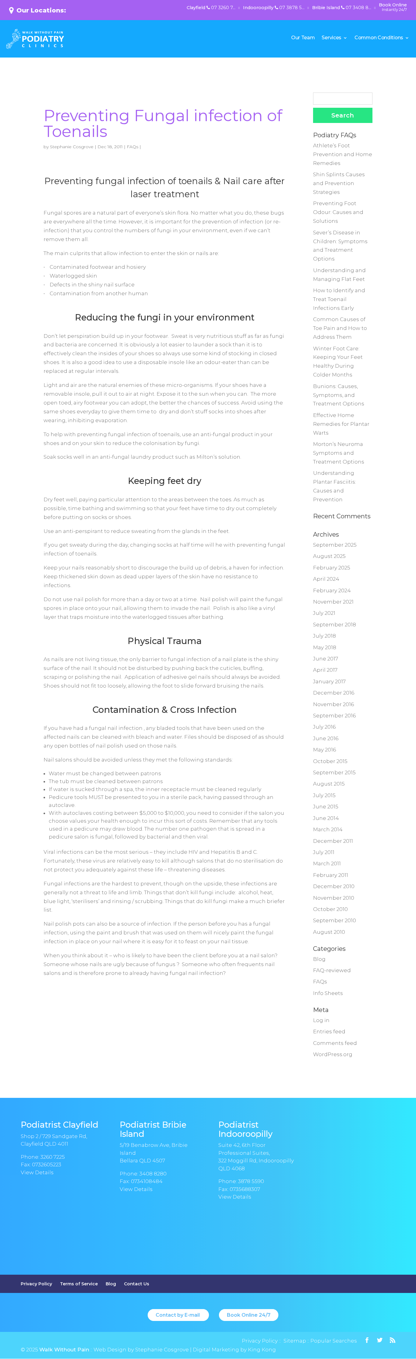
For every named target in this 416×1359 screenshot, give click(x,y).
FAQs (132, 146)
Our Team (303, 38)
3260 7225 (53, 1157)
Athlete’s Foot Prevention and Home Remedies (342, 154)
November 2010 (333, 898)
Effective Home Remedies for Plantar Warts (341, 424)
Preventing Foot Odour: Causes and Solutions (338, 212)
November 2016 (333, 704)
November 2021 (333, 602)
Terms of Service (79, 1284)
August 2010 (329, 932)
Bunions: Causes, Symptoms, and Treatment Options (338, 395)
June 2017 (325, 659)
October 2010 (330, 909)
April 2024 (326, 579)
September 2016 (334, 716)
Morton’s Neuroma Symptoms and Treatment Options (338, 453)
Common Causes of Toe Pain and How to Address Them (340, 328)
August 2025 (329, 556)
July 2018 (324, 636)
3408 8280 (153, 1174)
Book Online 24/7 (248, 1315)
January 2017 (329, 681)
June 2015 (325, 807)
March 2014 (328, 829)
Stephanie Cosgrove (71, 146)
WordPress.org (332, 1054)
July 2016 (324, 727)
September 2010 (334, 920)
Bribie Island (341, 7)
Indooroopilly (274, 7)
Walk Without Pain (64, 1350)
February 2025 (331, 568)
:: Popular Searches (331, 1341)
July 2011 (323, 852)
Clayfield (211, 7)
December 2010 (333, 886)
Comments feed (335, 1043)
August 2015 (329, 784)
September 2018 (334, 625)
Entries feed (329, 1031)
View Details (37, 1172)
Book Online (393, 7)
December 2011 (333, 841)
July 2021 (324, 613)
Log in (321, 1020)
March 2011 (327, 863)
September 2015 (334, 772)
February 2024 (332, 590)
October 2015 (330, 761)
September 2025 (335, 545)
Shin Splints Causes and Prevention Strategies (339, 183)
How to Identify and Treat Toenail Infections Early (339, 299)
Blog (319, 959)
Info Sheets (328, 993)
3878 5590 (251, 1181)
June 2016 (325, 738)
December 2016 (333, 693)
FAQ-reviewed (332, 970)
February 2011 (330, 875)
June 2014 (326, 818)
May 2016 (324, 750)
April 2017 (325, 670)
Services (331, 38)
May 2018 (324, 647)
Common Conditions (378, 38)
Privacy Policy (36, 1284)
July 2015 (324, 795)
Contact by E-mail (178, 1315)
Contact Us (136, 1284)
